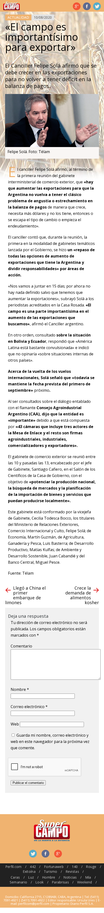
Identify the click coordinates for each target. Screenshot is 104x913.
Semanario (18, 882)
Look (39, 882)
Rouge (91, 866)
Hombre (48, 877)
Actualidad (18, 17)
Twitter (97, 6)
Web (15, 724)
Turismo (50, 871)
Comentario (21, 646)
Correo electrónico (29, 706)
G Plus (77, 6)
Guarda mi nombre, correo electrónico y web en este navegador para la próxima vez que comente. (50, 741)
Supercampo (11, 5)
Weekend (84, 882)
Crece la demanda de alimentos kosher (82, 595)
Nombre (20, 689)
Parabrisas (60, 882)
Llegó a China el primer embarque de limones (25, 595)
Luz (31, 877)
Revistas (72, 871)
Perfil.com (13, 866)
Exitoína (29, 871)
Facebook (87, 6)
